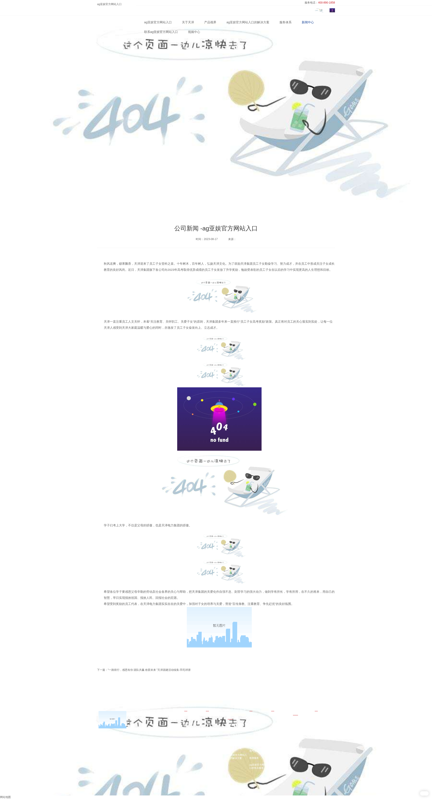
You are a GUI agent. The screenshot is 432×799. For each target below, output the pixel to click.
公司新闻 (272, 202)
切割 (208, 723)
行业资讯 (276, 723)
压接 (208, 716)
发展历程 (189, 733)
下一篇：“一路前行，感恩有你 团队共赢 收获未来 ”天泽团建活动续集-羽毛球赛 (144, 669)
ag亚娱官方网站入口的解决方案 (247, 22)
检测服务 (254, 758)
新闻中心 (308, 22)
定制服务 (254, 723)
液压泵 (209, 730)
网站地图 (5, 797)
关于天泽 (188, 22)
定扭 (208, 751)
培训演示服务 (256, 730)
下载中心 (297, 741)
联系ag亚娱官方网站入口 (161, 32)
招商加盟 (297, 754)
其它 (208, 771)
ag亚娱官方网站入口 (109, 4)
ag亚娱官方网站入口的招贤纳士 (302, 732)
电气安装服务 (256, 751)
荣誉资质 (189, 740)
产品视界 (210, 22)
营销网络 (297, 747)
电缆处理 (210, 744)
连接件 (209, 758)
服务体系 (285, 22)
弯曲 (208, 764)
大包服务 (254, 737)
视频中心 (194, 32)
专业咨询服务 (256, 716)
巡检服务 (254, 744)
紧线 (208, 737)
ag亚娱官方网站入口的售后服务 (259, 766)
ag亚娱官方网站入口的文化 (194, 725)
